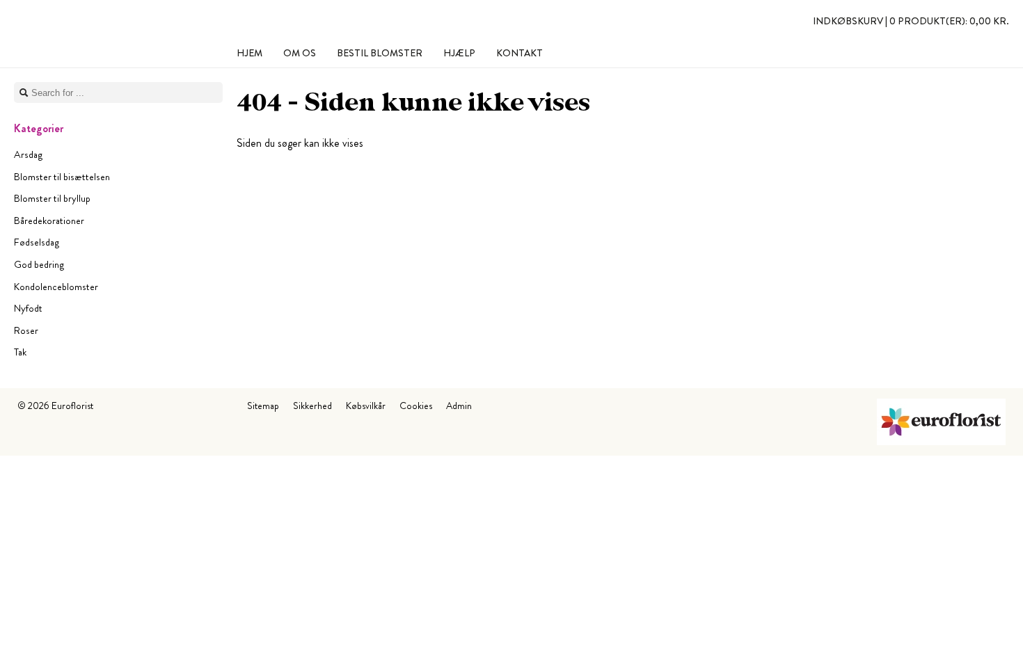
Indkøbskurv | (911, 21)
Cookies (415, 405)
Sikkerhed (312, 405)
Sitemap (263, 405)
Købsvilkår (366, 405)
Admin (459, 405)
